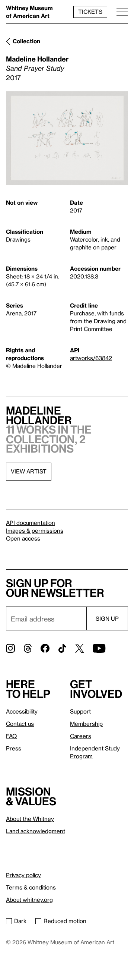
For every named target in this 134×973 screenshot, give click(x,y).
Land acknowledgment (35, 831)
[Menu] (122, 11)
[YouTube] (99, 648)
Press (13, 748)
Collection (26, 41)
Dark (20, 920)
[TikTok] (62, 648)
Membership (86, 723)
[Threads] (27, 648)
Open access (23, 538)
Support (80, 711)
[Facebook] (45, 648)
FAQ (11, 736)
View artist (29, 471)
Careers (80, 736)
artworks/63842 (91, 358)
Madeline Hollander (37, 59)
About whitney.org (29, 899)
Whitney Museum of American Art (29, 11)
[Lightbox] (67, 138)
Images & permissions (34, 530)
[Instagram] (10, 648)
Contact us (20, 723)
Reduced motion (65, 920)
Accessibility (22, 711)
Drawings (18, 239)
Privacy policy (23, 875)
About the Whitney (30, 818)
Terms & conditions (31, 887)
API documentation (30, 522)
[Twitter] (79, 648)
